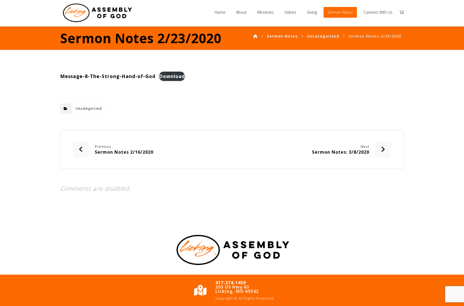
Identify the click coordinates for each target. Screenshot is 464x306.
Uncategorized (89, 108)
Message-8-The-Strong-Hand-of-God (107, 76)
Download (172, 76)
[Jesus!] (97, 13)
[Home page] (255, 36)
